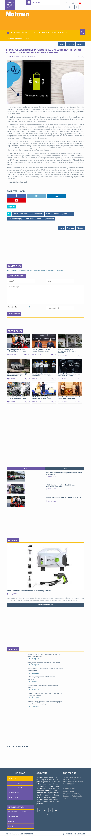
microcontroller (52, 214)
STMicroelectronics (20, 214)
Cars (20, 783)
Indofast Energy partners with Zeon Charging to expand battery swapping (45, 703)
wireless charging (15, 219)
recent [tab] (26, 468)
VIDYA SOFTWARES (79, 834)
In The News (13, 649)
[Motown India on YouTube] (80, 3)
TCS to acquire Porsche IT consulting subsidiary (41, 350)
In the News (15, 33)
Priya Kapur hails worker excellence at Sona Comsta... (43, 374)
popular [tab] (64, 468)
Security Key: (13, 307)
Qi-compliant (67, 214)
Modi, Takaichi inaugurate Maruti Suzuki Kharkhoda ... (42, 397)
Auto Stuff (36, 33)
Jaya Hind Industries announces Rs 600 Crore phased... (67, 351)
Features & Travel (49, 33)
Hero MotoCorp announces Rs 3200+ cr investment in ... (69, 397)
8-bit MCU (30, 219)
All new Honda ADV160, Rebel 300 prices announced (53, 2)
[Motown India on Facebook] (66, 3)
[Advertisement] (46, 23)
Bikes (20, 788)
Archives (12, 821)
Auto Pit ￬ (25, 33)
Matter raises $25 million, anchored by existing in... (16, 350)
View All (80, 44)
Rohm (39, 219)
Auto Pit (12, 778)
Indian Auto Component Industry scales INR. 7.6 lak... (17, 397)
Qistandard (49, 219)
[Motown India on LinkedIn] (76, 7)
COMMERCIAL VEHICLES (14, 38)
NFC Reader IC (37, 214)
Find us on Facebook (17, 746)
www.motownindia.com (46, 797)
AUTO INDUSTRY (63, 33)
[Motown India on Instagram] (70, 7)
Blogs (27, 38)
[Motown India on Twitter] (73, 3)
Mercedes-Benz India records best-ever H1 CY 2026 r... (69, 374)
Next (62, 44)
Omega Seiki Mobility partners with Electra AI (44, 662)
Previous (70, 44)
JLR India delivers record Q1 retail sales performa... (17, 374)
